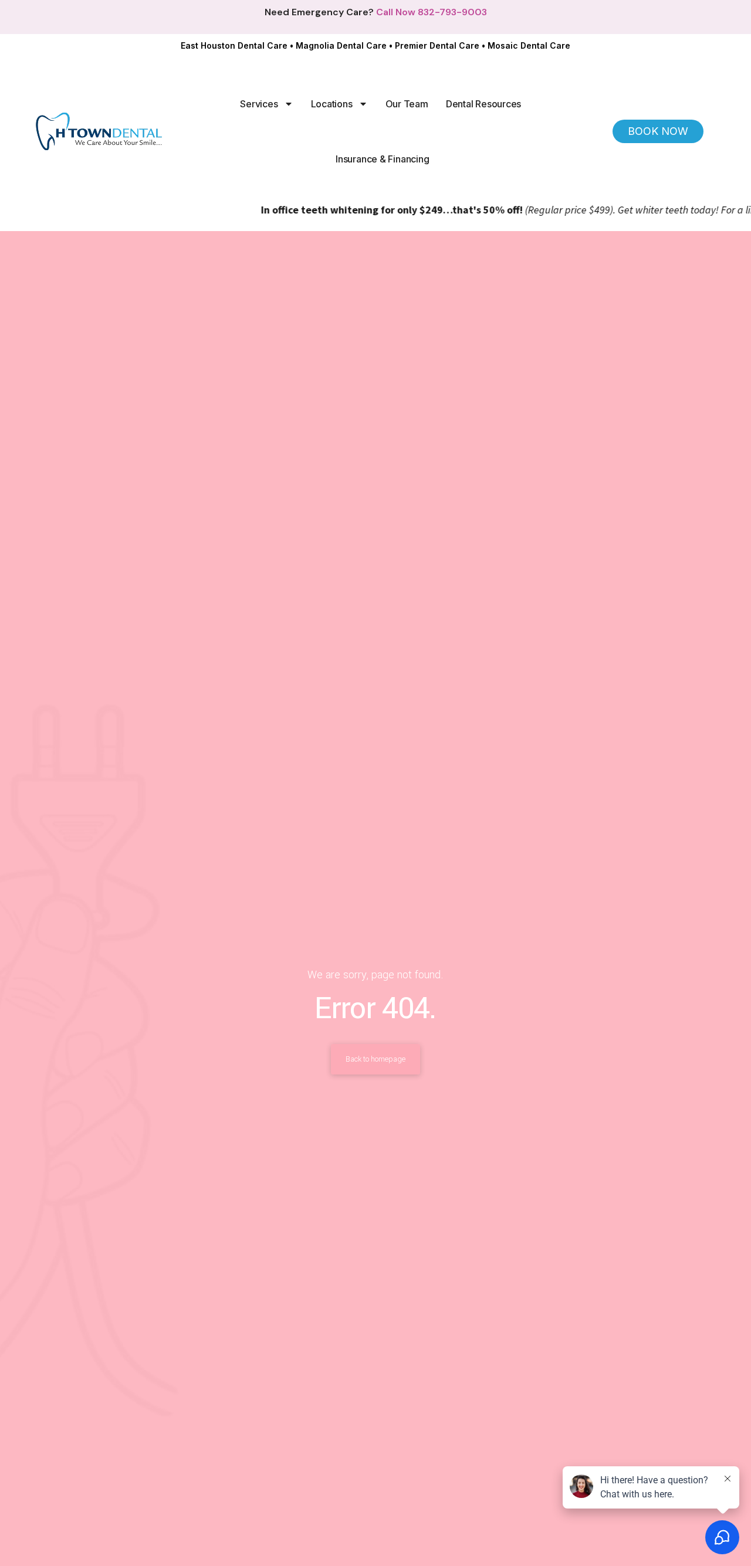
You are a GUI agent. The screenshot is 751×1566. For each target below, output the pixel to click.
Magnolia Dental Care (341, 45)
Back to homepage (375, 1059)
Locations (332, 104)
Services (259, 104)
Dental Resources (483, 104)
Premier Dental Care (437, 45)
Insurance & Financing (382, 159)
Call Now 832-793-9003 (431, 12)
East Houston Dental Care (234, 45)
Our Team (406, 104)
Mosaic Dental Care (529, 45)
